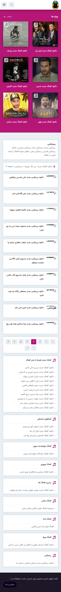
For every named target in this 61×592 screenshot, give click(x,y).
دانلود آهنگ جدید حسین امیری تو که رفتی (36, 372)
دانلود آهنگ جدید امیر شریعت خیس (38, 390)
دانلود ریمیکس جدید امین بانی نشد (29, 307)
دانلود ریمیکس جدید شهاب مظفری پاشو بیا (26, 242)
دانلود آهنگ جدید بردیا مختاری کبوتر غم (37, 403)
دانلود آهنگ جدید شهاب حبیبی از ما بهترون (35, 398)
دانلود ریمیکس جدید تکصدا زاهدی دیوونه (27, 210)
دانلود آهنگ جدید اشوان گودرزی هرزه (38, 426)
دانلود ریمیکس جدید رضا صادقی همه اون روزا (25, 324)
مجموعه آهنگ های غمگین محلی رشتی (38, 508)
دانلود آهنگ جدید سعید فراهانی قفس (38, 385)
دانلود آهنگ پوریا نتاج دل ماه (42, 431)
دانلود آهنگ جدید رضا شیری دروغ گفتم (37, 394)
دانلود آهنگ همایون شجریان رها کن (39, 435)
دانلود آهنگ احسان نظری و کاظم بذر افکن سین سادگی (31, 545)
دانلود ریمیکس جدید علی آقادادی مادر (28, 193)
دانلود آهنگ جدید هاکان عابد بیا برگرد (38, 407)
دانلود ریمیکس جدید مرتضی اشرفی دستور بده (35, 563)
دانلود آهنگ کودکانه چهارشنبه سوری (38, 453)
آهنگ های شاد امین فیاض (43, 526)
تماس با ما (9, 584)
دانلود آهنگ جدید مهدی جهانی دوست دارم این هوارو (32, 490)
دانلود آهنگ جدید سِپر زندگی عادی (39, 367)
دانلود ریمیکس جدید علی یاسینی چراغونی (26, 177)
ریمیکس (18, 166)
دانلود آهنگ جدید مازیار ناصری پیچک (38, 376)
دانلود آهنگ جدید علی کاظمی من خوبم (37, 381)
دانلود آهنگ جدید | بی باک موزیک (38, 166)
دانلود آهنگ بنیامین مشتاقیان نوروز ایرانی (37, 472)
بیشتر (9, 16)
